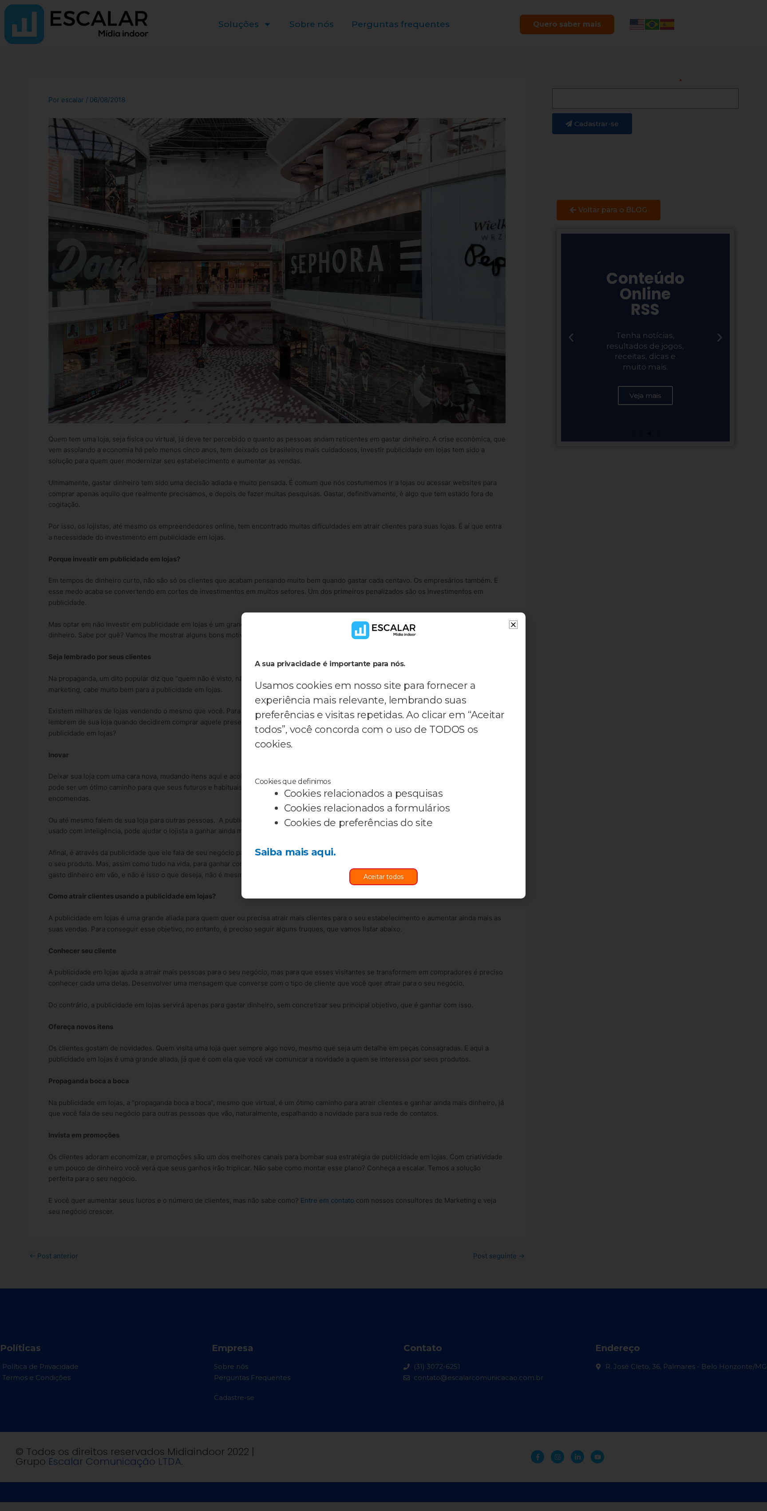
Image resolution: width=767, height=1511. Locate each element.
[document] (383, 755)
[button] (513, 624)
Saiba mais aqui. (295, 852)
